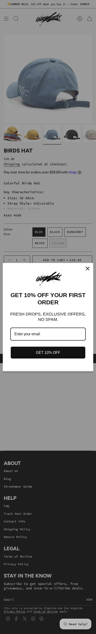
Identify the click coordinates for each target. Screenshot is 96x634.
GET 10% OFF (48, 353)
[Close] (87, 268)
